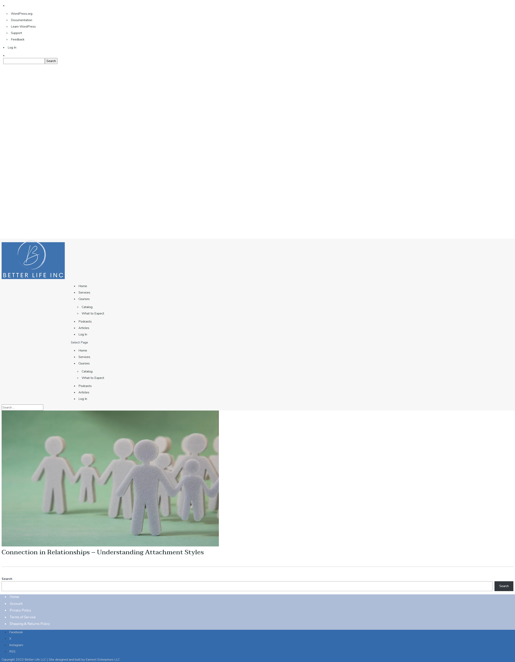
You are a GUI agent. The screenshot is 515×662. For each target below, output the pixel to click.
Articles (83, 328)
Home (82, 286)
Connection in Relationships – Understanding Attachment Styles (103, 552)
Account (16, 603)
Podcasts (85, 321)
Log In (82, 334)
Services (84, 292)
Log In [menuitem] (12, 47)
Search (7, 579)
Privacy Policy (20, 610)
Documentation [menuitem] (21, 20)
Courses (84, 299)
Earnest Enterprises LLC (103, 659)
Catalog (87, 307)
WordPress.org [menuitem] (21, 13)
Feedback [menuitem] (18, 39)
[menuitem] (259, 61)
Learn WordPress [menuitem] (23, 26)
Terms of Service (23, 617)
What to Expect (93, 313)
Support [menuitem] (16, 33)
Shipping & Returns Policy (30, 624)
